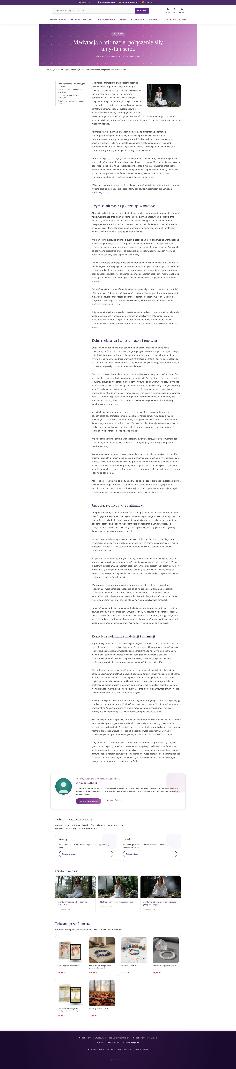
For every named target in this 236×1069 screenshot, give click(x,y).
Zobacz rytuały (132, 854)
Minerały (154, 20)
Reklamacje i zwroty (125, 1049)
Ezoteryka (136, 20)
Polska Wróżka (113, 1043)
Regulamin (92, 1049)
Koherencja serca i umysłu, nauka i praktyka (71, 90)
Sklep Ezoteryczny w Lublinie (145, 1038)
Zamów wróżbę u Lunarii (88, 801)
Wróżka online (105, 20)
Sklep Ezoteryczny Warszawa (91, 1038)
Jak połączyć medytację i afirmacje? (68, 96)
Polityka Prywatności (106, 1049)
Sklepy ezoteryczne (131, 1043)
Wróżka (100, 1043)
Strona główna (58, 20)
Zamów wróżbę (68, 854)
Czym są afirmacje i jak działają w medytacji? (71, 85)
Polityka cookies (142, 1049)
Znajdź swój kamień (175, 20)
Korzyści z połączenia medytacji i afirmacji (71, 102)
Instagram (109, 800)
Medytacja (118, 34)
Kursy (123, 20)
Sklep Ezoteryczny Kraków (118, 1038)
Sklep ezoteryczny (81, 20)
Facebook (118, 800)
